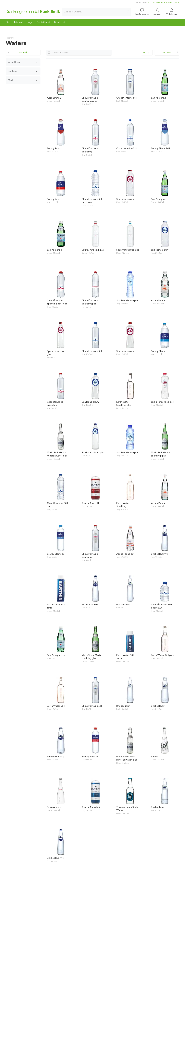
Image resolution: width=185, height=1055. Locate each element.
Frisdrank (19, 22)
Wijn (30, 22)
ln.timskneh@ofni (171, 2)
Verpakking (14, 62)
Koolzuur (12, 71)
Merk (10, 80)
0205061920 (156, 2)
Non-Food (59, 22)
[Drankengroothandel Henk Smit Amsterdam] (33, 12)
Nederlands (141, 2)
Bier (8, 22)
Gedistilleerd (43, 22)
